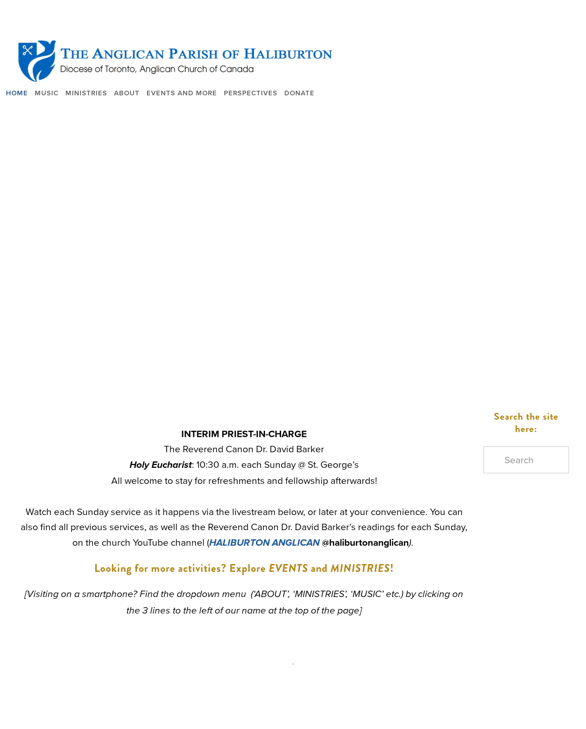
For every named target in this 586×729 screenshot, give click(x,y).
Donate (299, 93)
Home (17, 93)
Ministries (86, 93)
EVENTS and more (181, 93)
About (127, 93)
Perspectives (250, 93)
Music (47, 93)
